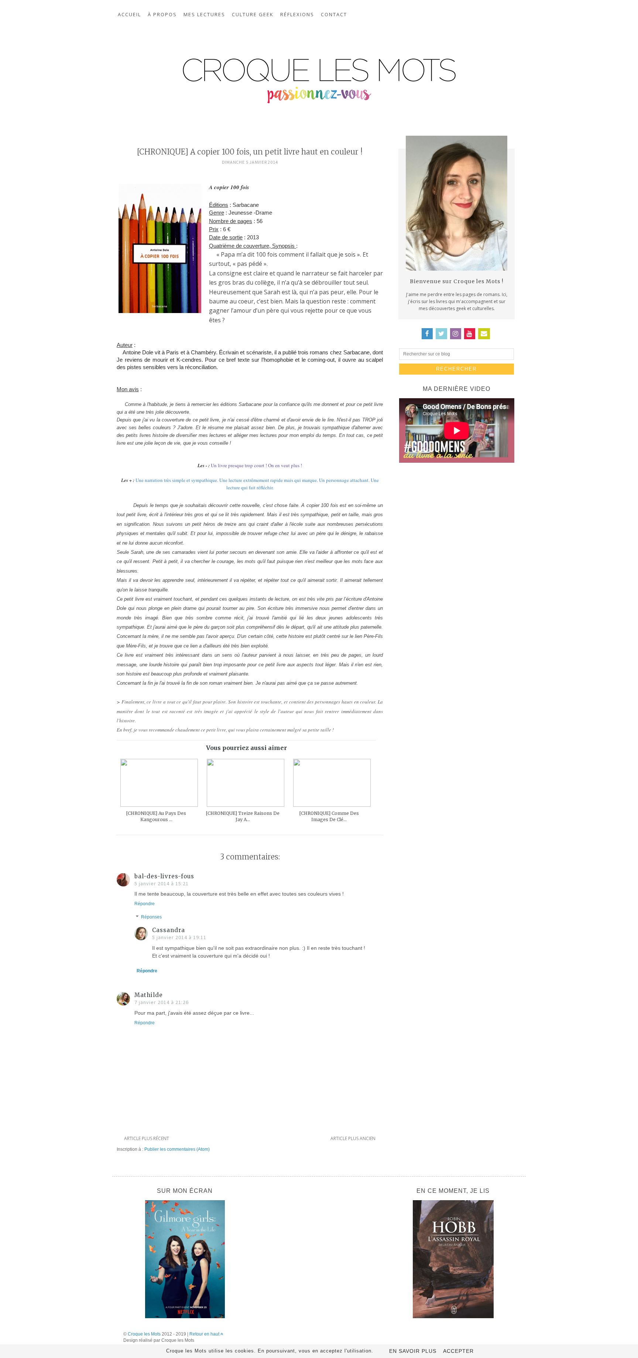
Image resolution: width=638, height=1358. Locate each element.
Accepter (458, 1351)
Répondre (144, 903)
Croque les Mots (144, 1334)
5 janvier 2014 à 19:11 (179, 937)
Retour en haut (204, 1334)
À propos (162, 14)
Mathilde (148, 994)
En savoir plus (412, 1351)
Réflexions (297, 14)
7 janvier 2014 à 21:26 (161, 1002)
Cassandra (168, 930)
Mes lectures (204, 14)
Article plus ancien (352, 1138)
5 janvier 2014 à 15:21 (161, 883)
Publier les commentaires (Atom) (177, 1149)
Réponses (151, 917)
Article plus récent (146, 1138)
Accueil (129, 14)
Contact (334, 14)
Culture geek (253, 14)
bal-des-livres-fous (164, 876)
